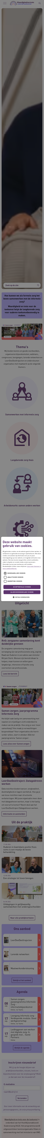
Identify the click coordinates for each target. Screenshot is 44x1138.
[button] (22, 597)
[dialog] (22, 569)
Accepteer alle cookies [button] (22, 587)
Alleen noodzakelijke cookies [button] (22, 592)
